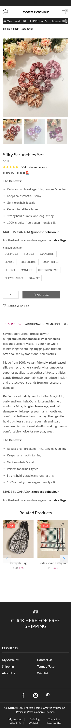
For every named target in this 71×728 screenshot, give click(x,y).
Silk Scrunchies (12, 247)
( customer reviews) (34, 167)
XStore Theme (34, 707)
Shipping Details (59, 21)
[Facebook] (28, 3)
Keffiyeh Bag (18, 563)
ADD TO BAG (43, 295)
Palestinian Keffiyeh (53, 563)
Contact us (54, 719)
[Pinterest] (48, 695)
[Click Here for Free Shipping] (35, 612)
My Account (10, 659)
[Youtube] (42, 3)
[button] (8, 79)
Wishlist (42, 673)
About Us (8, 673)
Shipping (8, 666)
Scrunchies (27, 28)
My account (15, 719)
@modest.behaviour (45, 232)
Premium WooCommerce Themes (35, 711)
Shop (16, 28)
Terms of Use (45, 666)
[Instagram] (35, 3)
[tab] (13, 324)
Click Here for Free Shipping (35, 623)
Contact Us (44, 659)
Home (6, 28)
